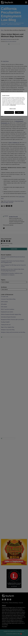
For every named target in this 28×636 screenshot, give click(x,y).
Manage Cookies (13, 108)
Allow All (19, 112)
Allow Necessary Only (9, 112)
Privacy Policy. (13, 105)
